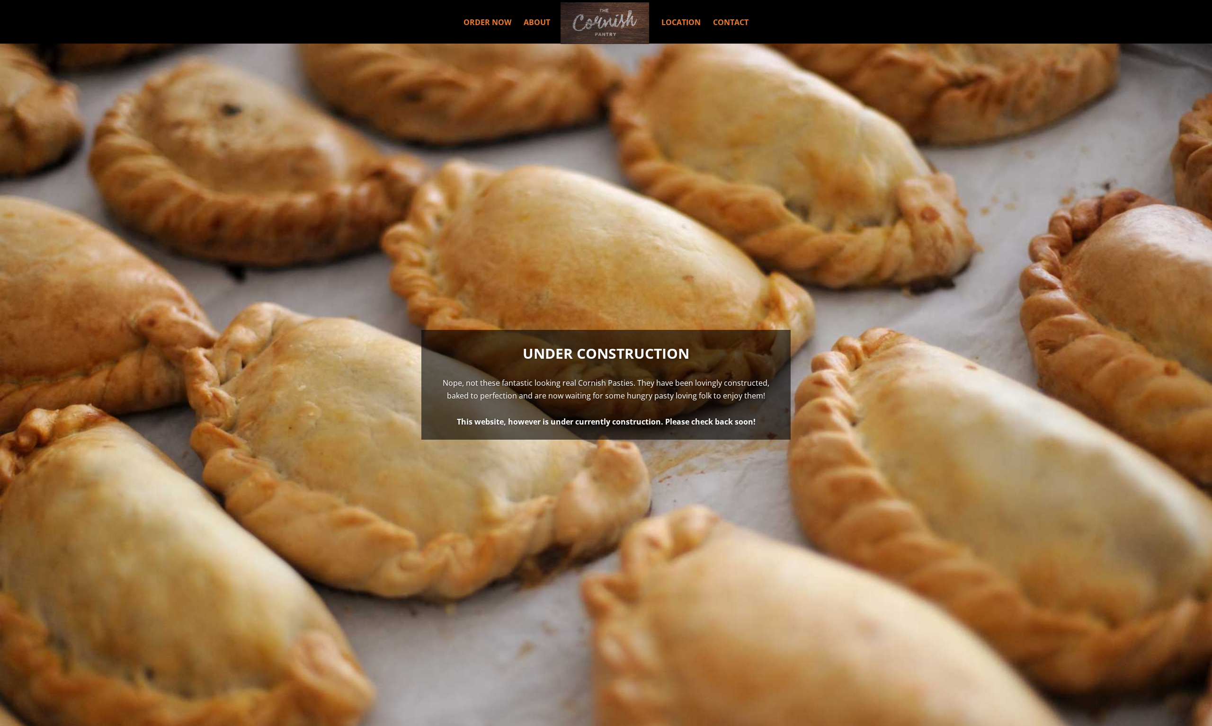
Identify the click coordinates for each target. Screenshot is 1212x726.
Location (681, 23)
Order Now (487, 23)
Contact (731, 23)
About (537, 23)
